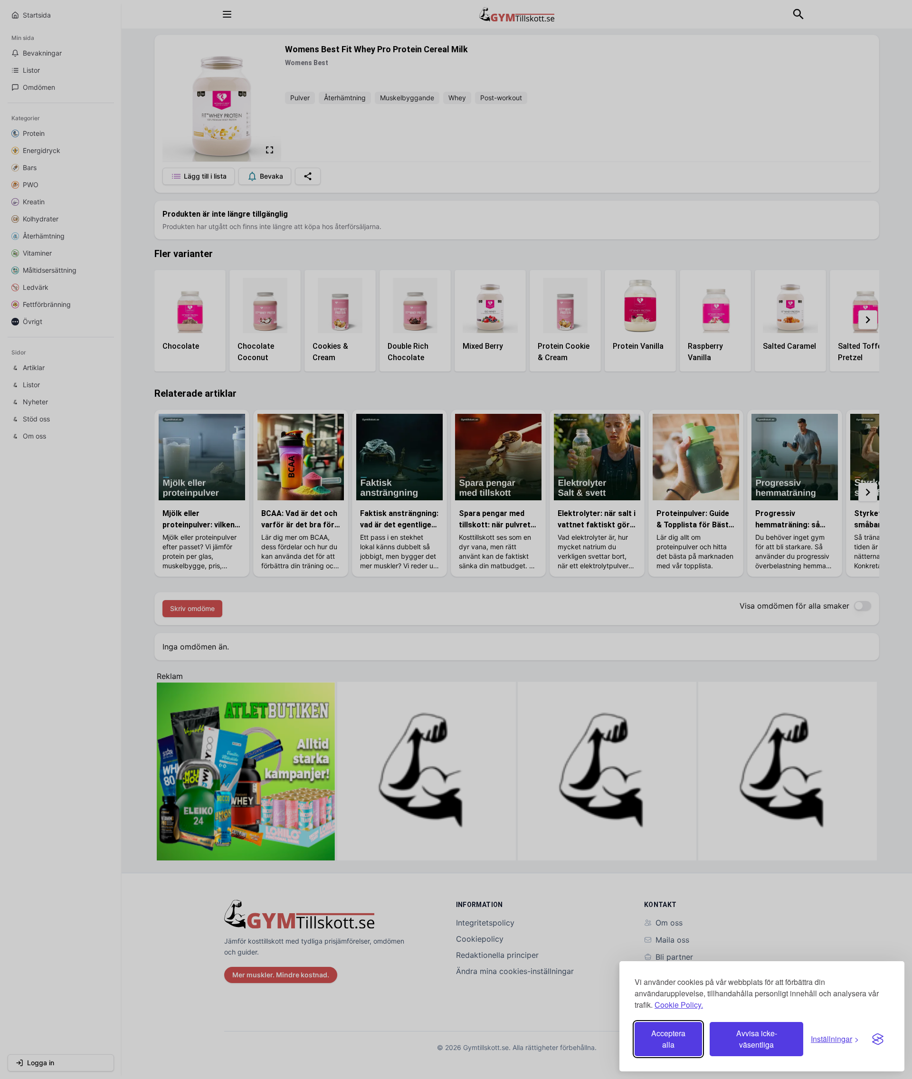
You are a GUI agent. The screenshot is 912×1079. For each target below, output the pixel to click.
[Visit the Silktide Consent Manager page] (877, 1039)
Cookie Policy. (679, 1004)
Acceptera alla (668, 1039)
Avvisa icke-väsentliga (756, 1039)
